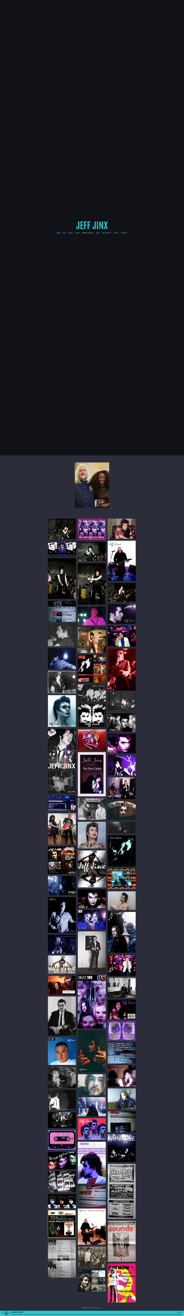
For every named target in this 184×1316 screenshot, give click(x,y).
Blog (98, 233)
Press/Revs (106, 233)
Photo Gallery (88, 233)
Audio (77, 233)
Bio (64, 233)
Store (70, 233)
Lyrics (116, 233)
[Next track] (10, 1313)
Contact (124, 233)
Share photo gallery (93, 1308)
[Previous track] (3, 1313)
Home (59, 233)
